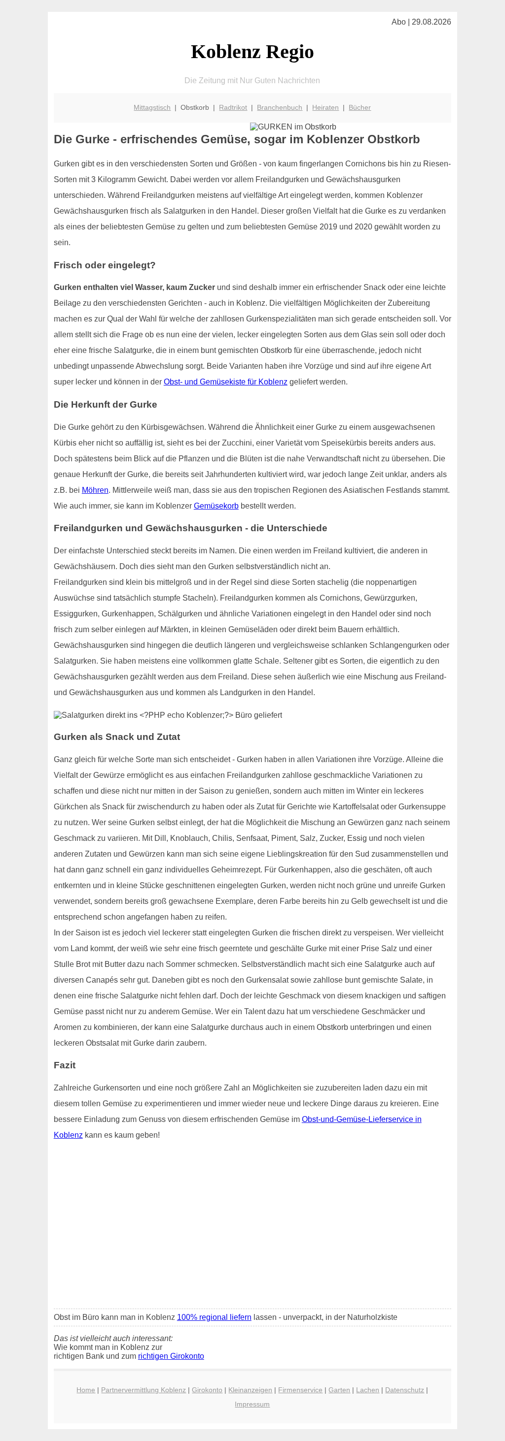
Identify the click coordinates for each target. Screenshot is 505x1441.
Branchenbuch (279, 107)
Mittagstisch (152, 107)
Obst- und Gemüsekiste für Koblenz (226, 382)
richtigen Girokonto (171, 1356)
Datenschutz (404, 1390)
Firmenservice (300, 1390)
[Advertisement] (252, 1228)
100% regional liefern (214, 1317)
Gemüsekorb (216, 506)
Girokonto (207, 1390)
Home (85, 1390)
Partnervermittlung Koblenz (143, 1390)
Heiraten (325, 107)
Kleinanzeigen (250, 1390)
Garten (339, 1390)
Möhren (95, 490)
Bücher (360, 107)
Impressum (252, 1404)
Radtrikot (233, 107)
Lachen (367, 1390)
